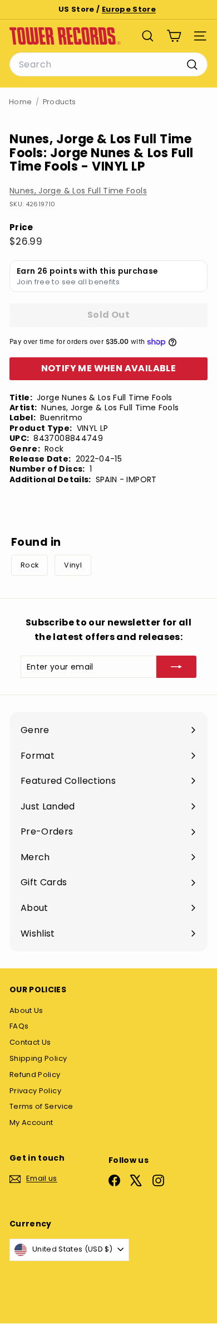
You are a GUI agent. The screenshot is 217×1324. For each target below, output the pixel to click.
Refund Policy (35, 1074)
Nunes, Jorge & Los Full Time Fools (78, 190)
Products (59, 101)
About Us (26, 1010)
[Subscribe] (176, 667)
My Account (31, 1122)
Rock (29, 565)
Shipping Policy (38, 1058)
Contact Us (30, 1042)
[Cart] (174, 36)
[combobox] (108, 64)
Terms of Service (41, 1106)
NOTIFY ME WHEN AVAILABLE (108, 368)
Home (20, 101)
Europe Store (129, 9)
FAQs (18, 1026)
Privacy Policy (35, 1090)
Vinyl (73, 565)
